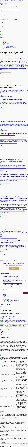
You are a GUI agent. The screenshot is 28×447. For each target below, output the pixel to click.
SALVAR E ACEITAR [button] (5, 446)
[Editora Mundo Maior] (15, 318)
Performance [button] (3, 418)
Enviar (16, 10)
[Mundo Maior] (12, 321)
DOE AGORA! (14, 268)
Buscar (15, 19)
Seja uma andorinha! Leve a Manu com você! (13, 277)
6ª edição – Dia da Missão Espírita (10, 276)
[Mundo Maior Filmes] (18, 320)
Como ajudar (6, 44)
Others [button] (1, 441)
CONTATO (2, 4)
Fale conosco (3, 306)
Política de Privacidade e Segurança (11, 300)
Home (4, 41)
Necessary (4, 354)
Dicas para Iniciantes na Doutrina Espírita (12, 283)
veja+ (1, 71)
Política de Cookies (7, 301)
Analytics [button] (2, 425)
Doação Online (9, 46)
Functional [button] (2, 411)
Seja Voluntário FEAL (11, 47)
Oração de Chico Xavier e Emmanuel (11, 279)
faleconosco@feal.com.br (9, 316)
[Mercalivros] (21, 321)
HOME (5, 3)
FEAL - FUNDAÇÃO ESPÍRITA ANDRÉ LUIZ (11, 0)
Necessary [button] (2, 353)
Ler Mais (2, 329)
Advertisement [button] (3, 433)
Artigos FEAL (6, 43)
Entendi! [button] (7, 329)
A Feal (4, 42)
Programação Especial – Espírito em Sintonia (13, 284)
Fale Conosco (6, 48)
